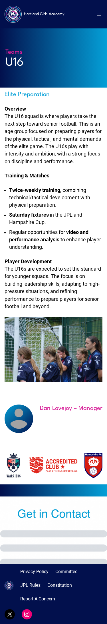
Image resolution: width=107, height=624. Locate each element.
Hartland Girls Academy (44, 14)
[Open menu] (99, 14)
